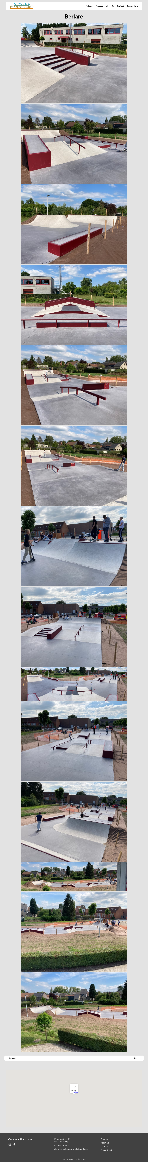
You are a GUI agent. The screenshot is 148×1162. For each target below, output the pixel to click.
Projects (104, 1139)
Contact (104, 1146)
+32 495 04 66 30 (61, 1145)
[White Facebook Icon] (14, 1144)
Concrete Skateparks (20, 1139)
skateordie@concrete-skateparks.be (71, 1149)
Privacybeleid (107, 1150)
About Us (105, 1142)
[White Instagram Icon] (10, 1144)
